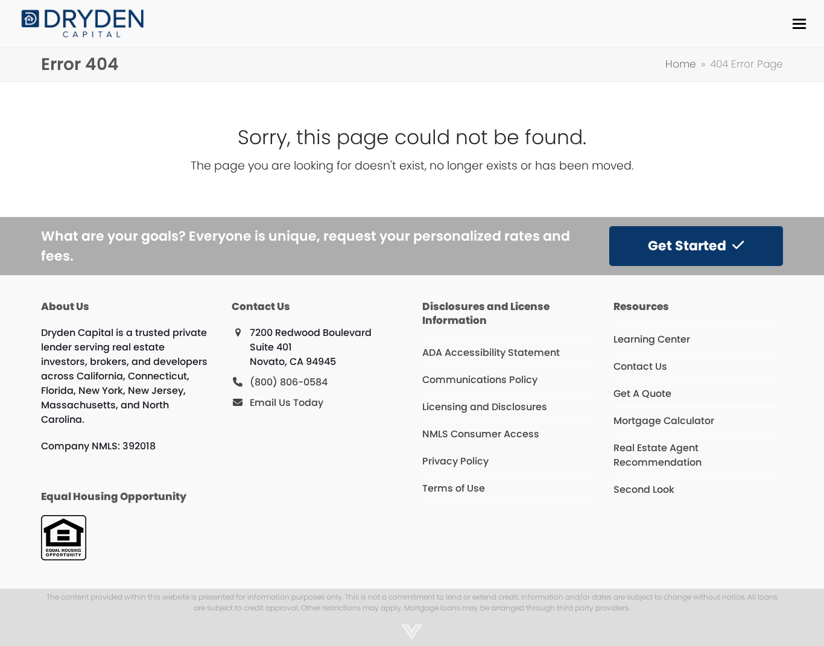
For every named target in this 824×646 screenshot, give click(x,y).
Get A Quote (642, 394)
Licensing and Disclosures (484, 407)
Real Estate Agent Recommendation (657, 455)
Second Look (643, 489)
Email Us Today (286, 403)
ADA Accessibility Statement (491, 352)
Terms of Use (453, 488)
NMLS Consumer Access (480, 434)
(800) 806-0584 (289, 382)
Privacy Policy (455, 461)
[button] (799, 24)
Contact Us (640, 366)
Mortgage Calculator (663, 421)
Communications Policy (479, 380)
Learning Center (651, 339)
